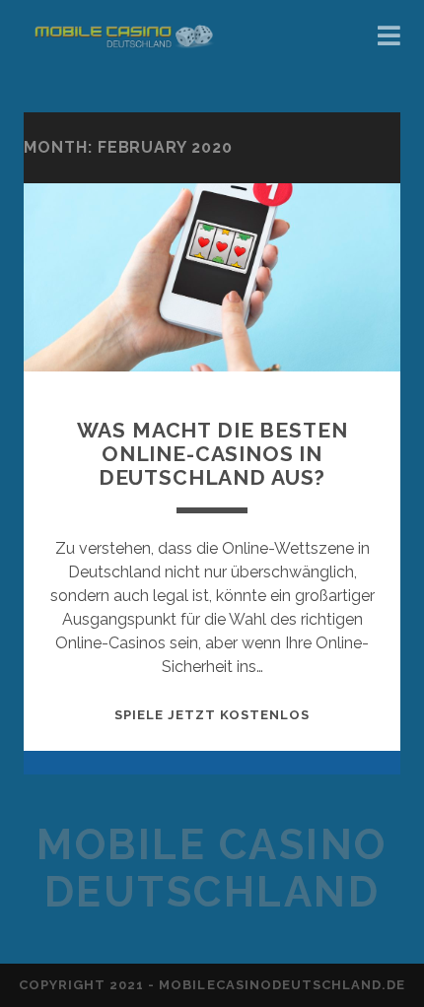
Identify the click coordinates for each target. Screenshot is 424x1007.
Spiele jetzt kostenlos (212, 714)
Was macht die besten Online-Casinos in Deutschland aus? (212, 454)
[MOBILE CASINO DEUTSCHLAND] (122, 77)
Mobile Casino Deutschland (212, 868)
